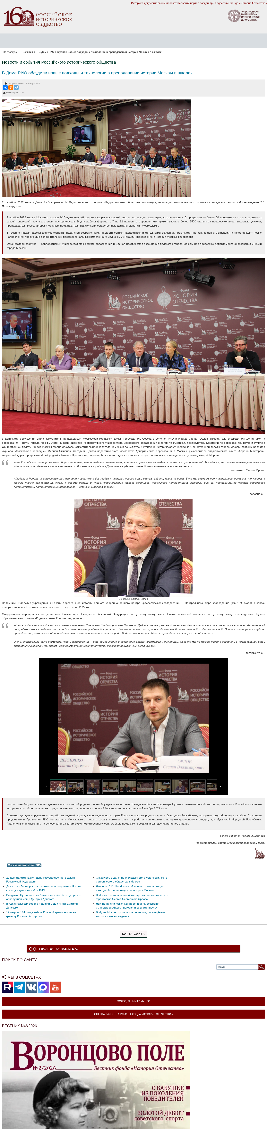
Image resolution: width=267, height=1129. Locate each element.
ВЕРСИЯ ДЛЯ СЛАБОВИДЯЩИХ (59, 948)
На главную (10, 52)
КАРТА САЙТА (133, 933)
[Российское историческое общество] (38, 16)
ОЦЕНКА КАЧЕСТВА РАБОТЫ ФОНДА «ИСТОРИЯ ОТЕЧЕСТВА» (133, 1014)
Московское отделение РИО (24, 865)
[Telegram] (16, 87)
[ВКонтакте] (5, 87)
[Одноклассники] (10, 87)
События (28, 52)
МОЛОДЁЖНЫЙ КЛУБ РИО (133, 1001)
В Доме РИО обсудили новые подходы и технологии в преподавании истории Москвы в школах (97, 72)
